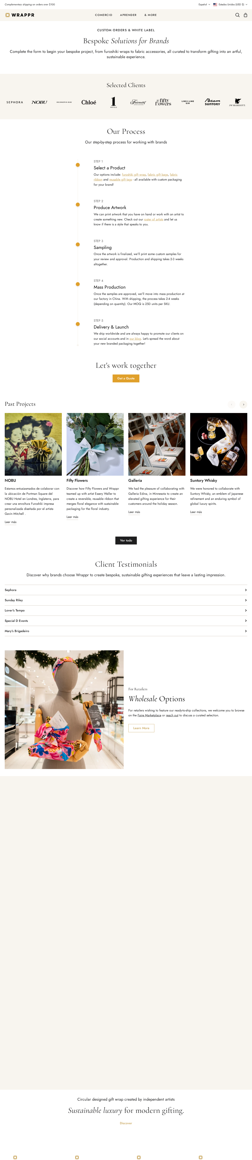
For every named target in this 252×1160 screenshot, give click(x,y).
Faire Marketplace (149, 715)
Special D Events (16, 621)
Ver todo (126, 540)
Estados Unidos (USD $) (231, 4)
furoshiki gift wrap (134, 174)
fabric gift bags (158, 174)
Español (203, 4)
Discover (126, 1123)
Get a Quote (126, 378)
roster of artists (153, 219)
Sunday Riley (14, 600)
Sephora (10, 590)
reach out (172, 715)
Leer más (10, 522)
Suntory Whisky (203, 480)
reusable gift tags (120, 179)
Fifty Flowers (77, 480)
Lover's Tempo (15, 610)
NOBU (10, 480)
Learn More (141, 728)
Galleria (135, 480)
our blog (135, 338)
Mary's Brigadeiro (17, 631)
